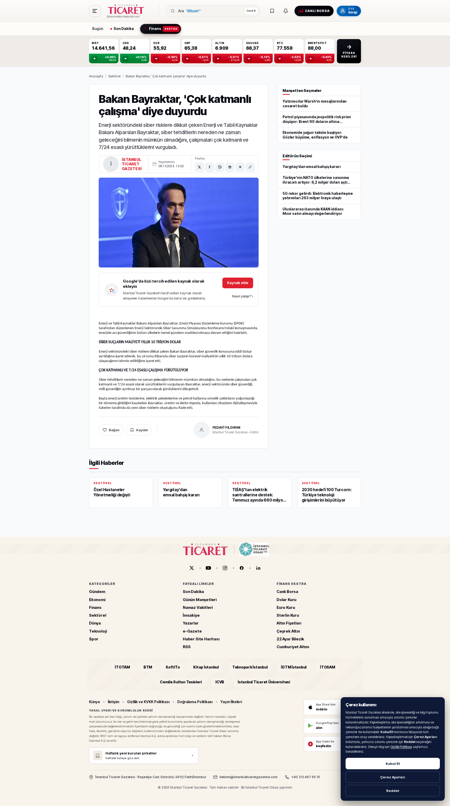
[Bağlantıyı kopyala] (250, 167)
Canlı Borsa (287, 591)
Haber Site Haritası (201, 638)
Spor (93, 638)
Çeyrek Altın (288, 631)
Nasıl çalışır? (242, 296)
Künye (94, 701)
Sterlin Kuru (288, 615)
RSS (186, 646)
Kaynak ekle (237, 282)
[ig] (225, 568)
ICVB (219, 682)
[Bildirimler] (285, 11)
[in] (258, 568)
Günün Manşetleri (200, 599)
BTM (147, 667)
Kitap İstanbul (205, 667)
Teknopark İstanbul (249, 667)
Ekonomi (97, 599)
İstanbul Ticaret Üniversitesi (264, 682)
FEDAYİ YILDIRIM (226, 427)
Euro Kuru (286, 607)
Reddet (392, 791)
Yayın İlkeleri (231, 701)
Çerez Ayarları (392, 777)
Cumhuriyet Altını (293, 646)
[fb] (242, 568)
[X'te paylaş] (199, 167)
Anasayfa (96, 76)
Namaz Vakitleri (198, 607)
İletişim (113, 701)
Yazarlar (191, 623)
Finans (95, 607)
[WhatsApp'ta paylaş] (219, 167)
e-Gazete (192, 631)
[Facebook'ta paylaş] (209, 167)
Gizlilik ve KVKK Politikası (148, 701)
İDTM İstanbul (294, 667)
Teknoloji (98, 631)
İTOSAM (327, 667)
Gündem (97, 591)
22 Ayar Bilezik (290, 638)
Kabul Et (393, 763)
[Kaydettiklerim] (272, 11)
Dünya (95, 623)
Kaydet (142, 430)
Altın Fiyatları (289, 623)
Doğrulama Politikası (195, 701)
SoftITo (173, 667)
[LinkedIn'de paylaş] (230, 167)
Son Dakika (193, 591)
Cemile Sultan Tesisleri (181, 682)
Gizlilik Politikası (401, 747)
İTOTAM (122, 667)
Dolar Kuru (286, 599)
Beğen (114, 430)
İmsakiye (191, 615)
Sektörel (114, 76)
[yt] (208, 568)
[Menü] (95, 11)
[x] (192, 568)
